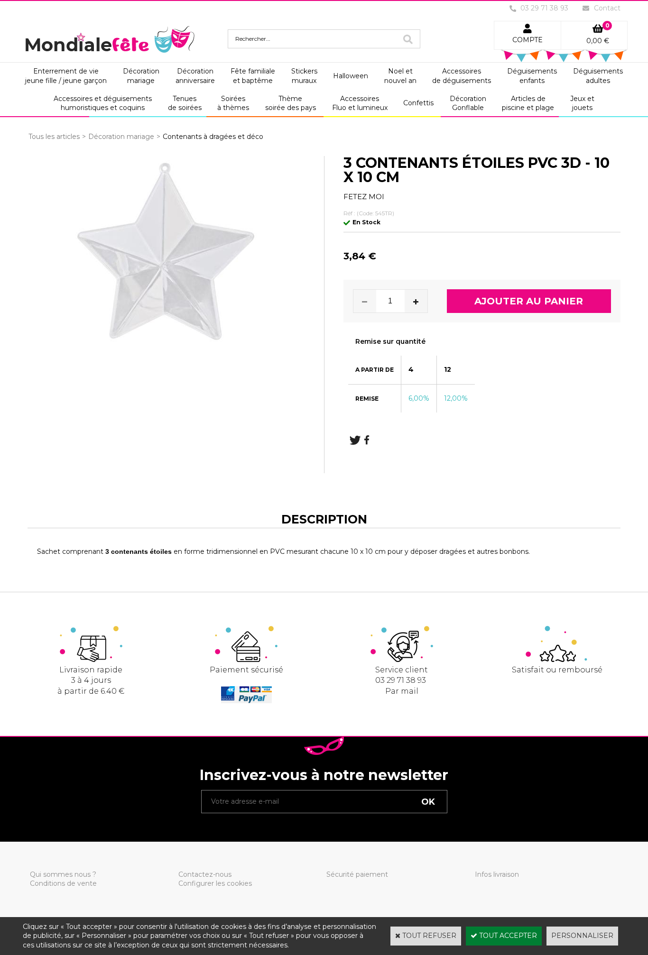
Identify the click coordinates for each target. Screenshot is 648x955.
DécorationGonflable (468, 103)
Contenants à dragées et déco (213, 136)
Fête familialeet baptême (253, 76)
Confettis (418, 103)
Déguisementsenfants (532, 76)
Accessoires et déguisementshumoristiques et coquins (103, 103)
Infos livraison (497, 874)
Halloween (350, 76)
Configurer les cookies (215, 883)
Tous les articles (54, 136)
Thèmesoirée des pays (290, 103)
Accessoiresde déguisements (461, 76)
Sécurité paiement (357, 874)
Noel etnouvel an (400, 76)
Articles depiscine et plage (528, 103)
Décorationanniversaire (195, 76)
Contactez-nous (204, 874)
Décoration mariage (121, 136)
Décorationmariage (141, 76)
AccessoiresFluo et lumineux (360, 103)
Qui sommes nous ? (63, 874)
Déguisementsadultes (598, 76)
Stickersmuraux (304, 76)
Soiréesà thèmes (233, 103)
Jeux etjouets (582, 103)
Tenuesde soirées (185, 103)
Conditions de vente (63, 883)
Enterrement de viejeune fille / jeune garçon (66, 76)
